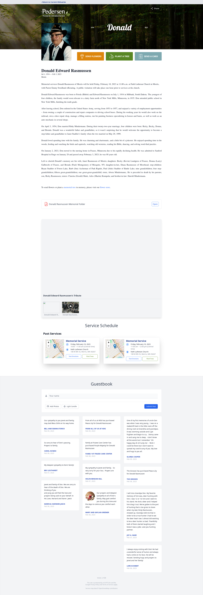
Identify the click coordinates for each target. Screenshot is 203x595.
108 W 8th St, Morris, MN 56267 (83, 352)
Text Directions (73, 356)
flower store (105, 187)
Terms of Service (107, 585)
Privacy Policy (94, 585)
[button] (54, 346)
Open (155, 204)
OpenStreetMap (104, 588)
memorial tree (70, 187)
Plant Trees (90, 356)
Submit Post (151, 406)
